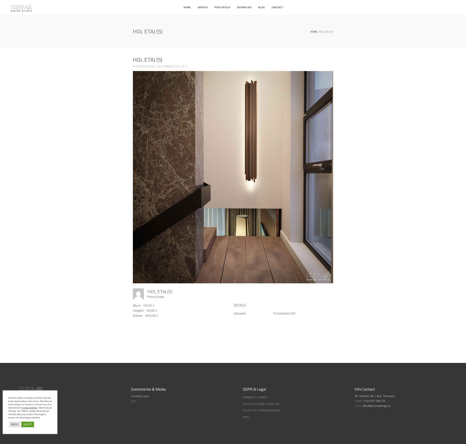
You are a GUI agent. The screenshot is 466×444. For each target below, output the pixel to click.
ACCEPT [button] (27, 424)
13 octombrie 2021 (168, 66)
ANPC (246, 417)
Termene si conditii (255, 397)
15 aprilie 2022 (140, 396)
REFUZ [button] (14, 424)
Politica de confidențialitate (261, 410)
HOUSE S (148, 305)
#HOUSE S (151, 315)
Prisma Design (145, 66)
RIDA (133, 401)
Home (313, 32)
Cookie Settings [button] (29, 407)
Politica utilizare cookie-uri (261, 404)
